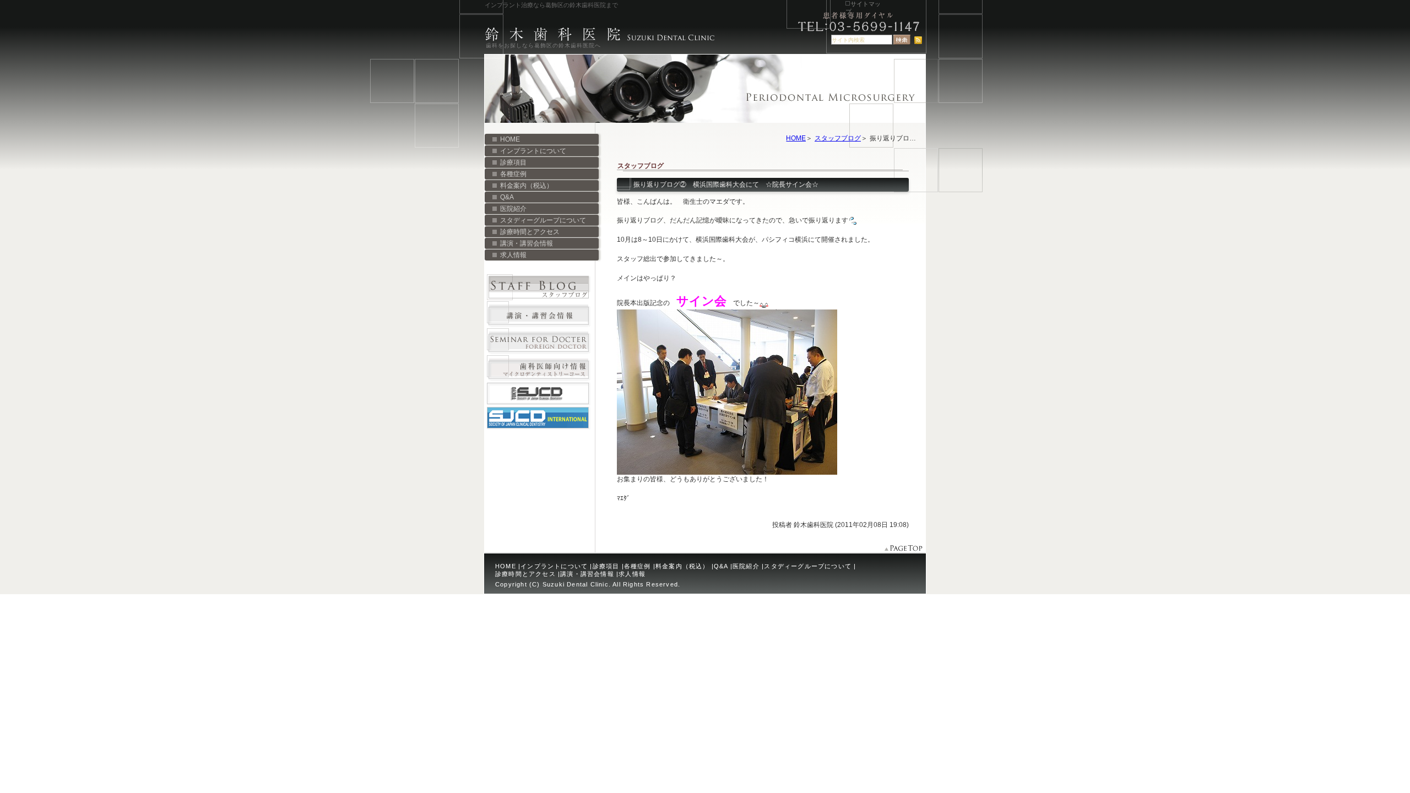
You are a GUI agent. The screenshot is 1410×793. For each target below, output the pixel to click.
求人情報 (513, 255)
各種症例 (513, 174)
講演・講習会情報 (526, 243)
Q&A (507, 197)
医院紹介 (513, 209)
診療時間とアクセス (530, 232)
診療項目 (513, 162)
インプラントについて (533, 151)
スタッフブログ (838, 138)
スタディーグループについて (543, 220)
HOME (796, 138)
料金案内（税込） (526, 185)
